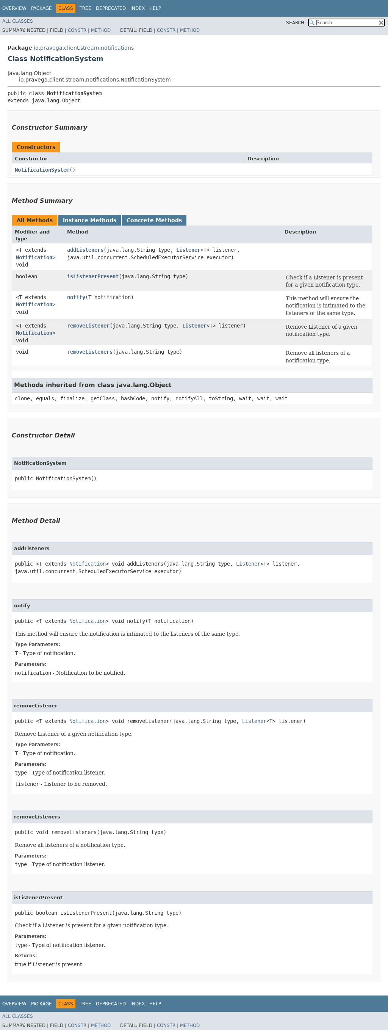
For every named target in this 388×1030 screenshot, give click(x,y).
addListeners (85, 250)
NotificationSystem (42, 170)
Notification (34, 257)
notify (76, 297)
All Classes (17, 21)
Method (101, 30)
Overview (14, 8)
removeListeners (90, 352)
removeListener (88, 326)
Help (155, 8)
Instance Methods (89, 220)
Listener (188, 250)
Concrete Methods (154, 220)
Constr (77, 30)
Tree (85, 8)
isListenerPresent (93, 276)
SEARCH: (296, 22)
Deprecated (111, 8)
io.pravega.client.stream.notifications (84, 48)
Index (137, 8)
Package (41, 8)
